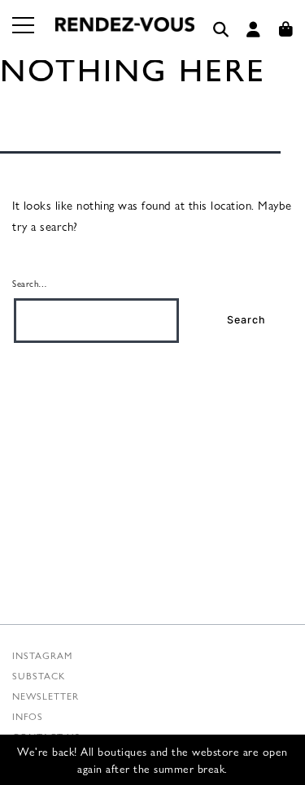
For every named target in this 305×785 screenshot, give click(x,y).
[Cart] (286, 29)
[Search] (221, 29)
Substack (38, 675)
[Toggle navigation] (24, 35)
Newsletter (45, 695)
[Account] (253, 29)
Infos (27, 716)
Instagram (42, 655)
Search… (30, 282)
